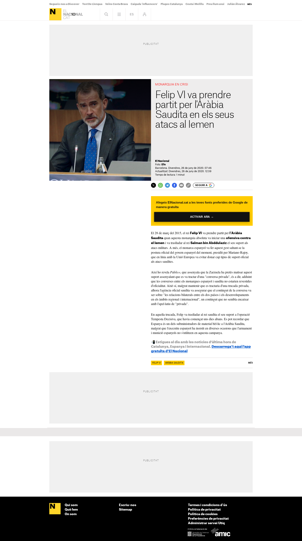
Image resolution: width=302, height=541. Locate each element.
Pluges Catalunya (172, 4)
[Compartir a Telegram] (167, 185)
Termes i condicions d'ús (207, 505)
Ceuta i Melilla (195, 4)
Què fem (71, 509)
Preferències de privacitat (208, 518)
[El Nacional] (55, 14)
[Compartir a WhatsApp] (160, 185)
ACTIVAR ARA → (201, 216)
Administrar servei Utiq (206, 523)
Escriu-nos (127, 505)
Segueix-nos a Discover (64, 4)
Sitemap (125, 509)
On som (71, 514)
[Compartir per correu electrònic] (181, 185)
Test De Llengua (92, 4)
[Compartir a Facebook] (174, 185)
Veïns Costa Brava (116, 4)
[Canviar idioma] (132, 14)
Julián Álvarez (236, 4)
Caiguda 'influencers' (144, 4)
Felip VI (156, 363)
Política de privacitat (204, 509)
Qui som (71, 505)
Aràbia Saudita (174, 363)
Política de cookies (203, 514)
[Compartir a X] (153, 185)
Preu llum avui (215, 4)
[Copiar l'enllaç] (188, 185)
